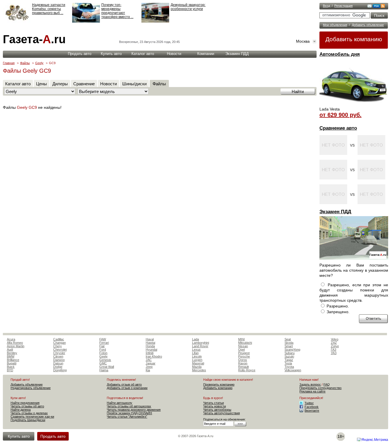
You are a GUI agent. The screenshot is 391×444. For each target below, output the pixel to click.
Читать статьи (213, 402)
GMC (103, 363)
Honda (150, 346)
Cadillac (58, 339)
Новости (174, 54)
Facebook (312, 407)
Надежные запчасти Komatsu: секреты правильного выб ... (48, 9)
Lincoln (197, 356)
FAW (102, 339)
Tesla (288, 363)
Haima (103, 370)
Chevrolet (60, 349)
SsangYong (292, 349)
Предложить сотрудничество (320, 388)
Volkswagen (293, 370)
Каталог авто (142, 54)
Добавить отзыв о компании (127, 388)
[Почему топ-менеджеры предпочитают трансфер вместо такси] (86, 21)
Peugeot (244, 353)
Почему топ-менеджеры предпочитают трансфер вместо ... (117, 11)
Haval (150, 339)
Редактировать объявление (31, 388)
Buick (11, 366)
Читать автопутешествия (221, 413)
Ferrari (104, 342)
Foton (103, 353)
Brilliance (13, 360)
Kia (148, 370)
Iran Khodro (154, 356)
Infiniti (149, 353)
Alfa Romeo (15, 342)
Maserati (198, 363)
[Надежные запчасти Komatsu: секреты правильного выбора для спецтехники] (17, 21)
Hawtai (150, 342)
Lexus (196, 349)
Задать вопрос (310, 384)
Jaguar (150, 363)
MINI (241, 339)
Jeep (149, 366)
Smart (289, 346)
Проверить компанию (218, 384)
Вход (326, 5)
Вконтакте (312, 410)
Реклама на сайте (312, 391)
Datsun (58, 363)
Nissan (243, 346)
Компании (205, 54)
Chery (57, 346)
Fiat (101, 346)
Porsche (244, 356)
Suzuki (289, 356)
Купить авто (111, 54)
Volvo (334, 339)
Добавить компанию (353, 39)
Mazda (197, 366)
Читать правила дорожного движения (134, 409)
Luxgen (197, 360)
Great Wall (106, 366)
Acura (11, 339)
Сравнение (84, 83)
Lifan (195, 353)
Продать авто (79, 54)
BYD (10, 370)
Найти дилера (21, 409)
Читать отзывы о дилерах (29, 413)
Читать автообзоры (217, 409)
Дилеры (60, 83)
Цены (41, 83)
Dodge (57, 366)
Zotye (335, 346)
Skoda (289, 342)
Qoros (242, 360)
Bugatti (11, 363)
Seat (288, 339)
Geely (39, 63)
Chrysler (59, 353)
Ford (102, 349)
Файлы (25, 63)
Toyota (289, 366)
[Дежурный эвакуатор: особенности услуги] (155, 21)
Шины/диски (134, 83)
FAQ (326, 384)
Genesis (105, 360)
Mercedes (199, 370)
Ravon (242, 363)
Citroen (58, 356)
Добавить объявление (368, 25)
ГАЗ (333, 349)
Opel (241, 349)
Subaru (290, 353)
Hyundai (151, 349)
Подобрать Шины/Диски (28, 420)
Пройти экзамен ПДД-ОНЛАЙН (129, 413)
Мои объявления (335, 25)
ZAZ (334, 342)
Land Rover (200, 346)
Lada (195, 339)
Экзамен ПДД (335, 211)
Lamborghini (200, 342)
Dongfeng (60, 370)
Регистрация (343, 5)
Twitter (309, 403)
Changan (59, 342)
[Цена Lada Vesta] (353, 105)
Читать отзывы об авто (27, 406)
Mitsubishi (245, 342)
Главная (9, 63)
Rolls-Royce (246, 370)
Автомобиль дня (339, 54)
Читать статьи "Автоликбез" (127, 416)
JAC (149, 360)
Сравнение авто (338, 128)
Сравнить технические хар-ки (32, 416)
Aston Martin (15, 346)
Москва (303, 41)
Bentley (12, 353)
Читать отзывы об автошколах (129, 406)
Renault (243, 366)
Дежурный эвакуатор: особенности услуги (188, 7)
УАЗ (334, 353)
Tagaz (289, 360)
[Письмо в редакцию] (369, 6)
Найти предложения (25, 402)
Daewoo (59, 360)
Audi (10, 349)
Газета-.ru (34, 39)
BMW (10, 356)
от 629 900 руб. (340, 115)
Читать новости (214, 406)
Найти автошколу (119, 402)
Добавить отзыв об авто (124, 384)
